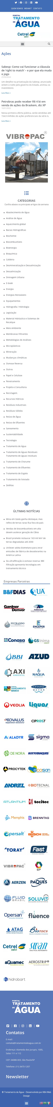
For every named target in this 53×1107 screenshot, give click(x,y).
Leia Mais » (6, 93)
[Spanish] (49, 1102)
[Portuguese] (45, 1102)
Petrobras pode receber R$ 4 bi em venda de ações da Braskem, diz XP (23, 103)
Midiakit (28, 8)
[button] (2, 35)
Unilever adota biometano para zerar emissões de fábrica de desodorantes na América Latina (26, 551)
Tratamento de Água (14, 1092)
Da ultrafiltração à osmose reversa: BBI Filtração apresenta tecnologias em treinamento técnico (25, 565)
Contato (37, 8)
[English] (41, 1102)
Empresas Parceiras (17, 581)
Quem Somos (17, 8)
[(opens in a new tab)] (26, 35)
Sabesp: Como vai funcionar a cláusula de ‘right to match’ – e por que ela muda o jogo (26, 70)
